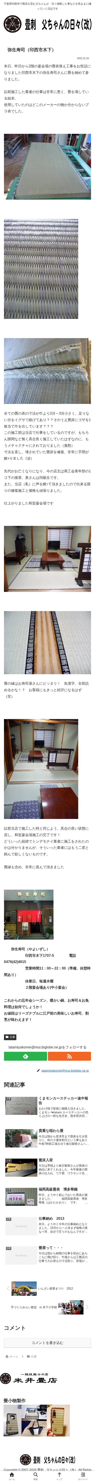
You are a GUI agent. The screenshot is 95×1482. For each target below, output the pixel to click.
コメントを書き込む (47, 1343)
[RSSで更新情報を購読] (69, 1056)
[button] (85, 902)
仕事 (12, 1037)
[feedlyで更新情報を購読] (25, 1056)
